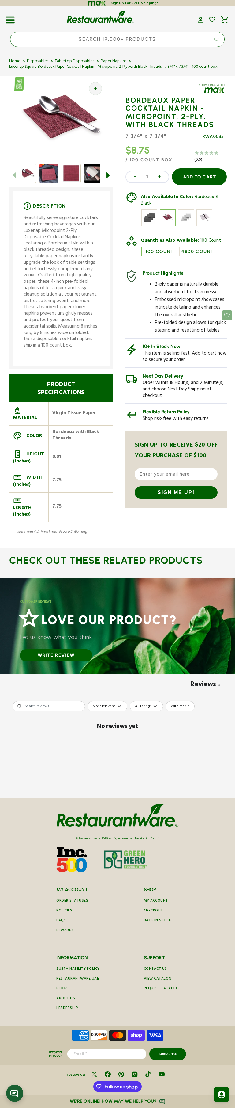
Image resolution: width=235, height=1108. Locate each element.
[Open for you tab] (221, 1094)
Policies (64, 911)
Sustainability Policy (78, 969)
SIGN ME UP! (176, 492)
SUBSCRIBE (168, 1054)
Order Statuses (72, 901)
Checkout (153, 911)
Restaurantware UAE (77, 979)
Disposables (37, 61)
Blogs (62, 989)
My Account (156, 901)
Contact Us (155, 969)
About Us (65, 998)
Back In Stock (157, 921)
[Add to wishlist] (212, 19)
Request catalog (161, 989)
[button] (10, 18)
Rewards (65, 930)
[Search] (217, 39)
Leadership (67, 1008)
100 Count (210, 241)
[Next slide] (108, 175)
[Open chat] (14, 1093)
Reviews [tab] (205, 685)
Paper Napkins (113, 61)
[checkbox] (180, 706)
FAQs (61, 921)
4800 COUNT (197, 251)
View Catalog (158, 979)
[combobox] (117, 39)
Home (15, 61)
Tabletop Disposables (74, 61)
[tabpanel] (117, 748)
